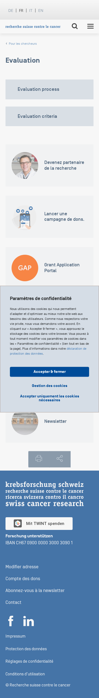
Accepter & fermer (50, 371)
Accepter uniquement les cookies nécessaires (49, 398)
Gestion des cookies (49, 385)
